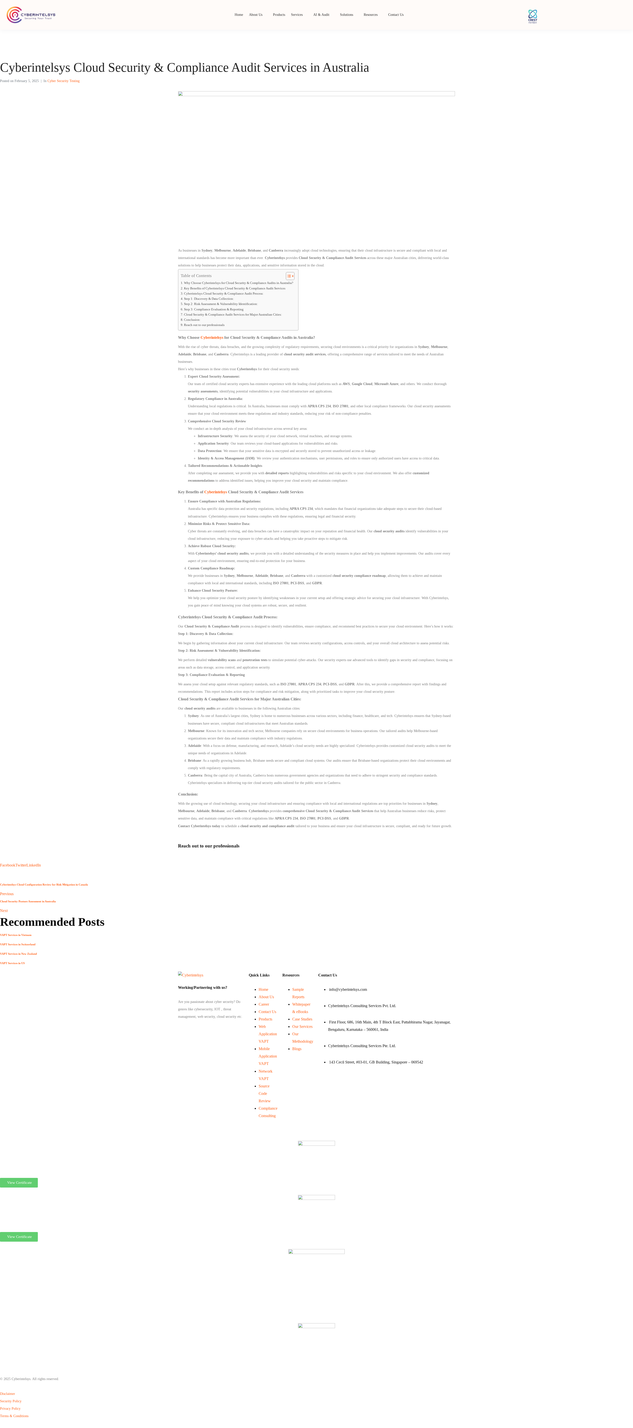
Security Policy (11, 1401)
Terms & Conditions (14, 1416)
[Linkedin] (179, 1029)
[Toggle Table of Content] (287, 276)
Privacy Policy (10, 1408)
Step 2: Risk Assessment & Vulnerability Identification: (221, 304)
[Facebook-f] (178, 1029)
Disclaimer (7, 1394)
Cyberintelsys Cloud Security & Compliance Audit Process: (224, 293)
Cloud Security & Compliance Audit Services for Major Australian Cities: (233, 314)
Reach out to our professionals (204, 325)
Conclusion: (192, 320)
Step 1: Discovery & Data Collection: (209, 299)
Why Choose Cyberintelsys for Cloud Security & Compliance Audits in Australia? (238, 283)
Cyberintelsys (212, 337)
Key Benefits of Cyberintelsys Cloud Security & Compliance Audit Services (234, 288)
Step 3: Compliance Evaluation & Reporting (214, 309)
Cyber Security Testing (63, 81)
